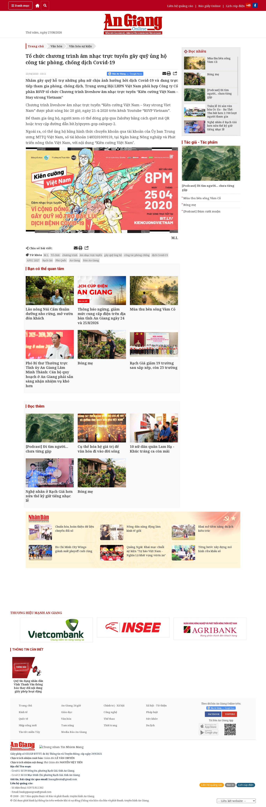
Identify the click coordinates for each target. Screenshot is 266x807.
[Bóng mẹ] (102, 345)
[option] (56, 630)
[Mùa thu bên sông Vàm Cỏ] (154, 291)
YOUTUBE (229, 714)
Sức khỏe (152, 718)
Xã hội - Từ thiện (156, 705)
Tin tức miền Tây (29, 732)
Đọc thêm (36, 406)
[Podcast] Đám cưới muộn (201, 211)
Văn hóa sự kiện (80, 46)
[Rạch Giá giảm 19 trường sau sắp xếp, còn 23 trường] (154, 345)
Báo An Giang (91, 260)
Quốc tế (23, 718)
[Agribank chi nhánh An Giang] (210, 629)
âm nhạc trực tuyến (91, 255)
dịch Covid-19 (160, 255)
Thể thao (109, 718)
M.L (46, 255)
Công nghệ (110, 712)
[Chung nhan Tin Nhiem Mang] (59, 747)
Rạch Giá (47, 260)
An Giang (75, 260)
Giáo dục (66, 712)
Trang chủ (36, 46)
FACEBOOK (213, 714)
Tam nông (67, 725)
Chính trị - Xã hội (114, 705)
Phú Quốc (60, 260)
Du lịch (150, 725)
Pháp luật (152, 712)
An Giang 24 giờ (71, 705)
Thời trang (110, 725)
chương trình (69, 255)
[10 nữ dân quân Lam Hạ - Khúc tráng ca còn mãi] (154, 428)
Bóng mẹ (189, 205)
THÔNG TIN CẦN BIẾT (28, 649)
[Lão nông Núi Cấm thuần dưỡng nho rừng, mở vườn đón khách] (50, 291)
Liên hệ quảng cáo (180, 6)
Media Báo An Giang (74, 732)
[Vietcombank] (56, 630)
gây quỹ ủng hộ (113, 255)
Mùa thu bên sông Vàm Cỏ (202, 198)
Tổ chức (55, 255)
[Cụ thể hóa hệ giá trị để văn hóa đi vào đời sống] (102, 428)
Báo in (230, 785)
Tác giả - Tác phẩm (201, 142)
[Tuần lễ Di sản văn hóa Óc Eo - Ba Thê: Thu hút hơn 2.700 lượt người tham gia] (194, 111)
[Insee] (133, 628)
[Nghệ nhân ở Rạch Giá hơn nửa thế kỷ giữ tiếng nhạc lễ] (50, 473)
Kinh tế (23, 712)
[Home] (37, 5)
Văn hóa (56, 46)
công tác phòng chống (137, 255)
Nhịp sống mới (28, 725)
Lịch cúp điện (235, 6)
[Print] (169, 74)
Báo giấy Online (209, 6)
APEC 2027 (33, 260)
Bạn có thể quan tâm (46, 268)
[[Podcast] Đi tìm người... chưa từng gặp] (50, 428)
